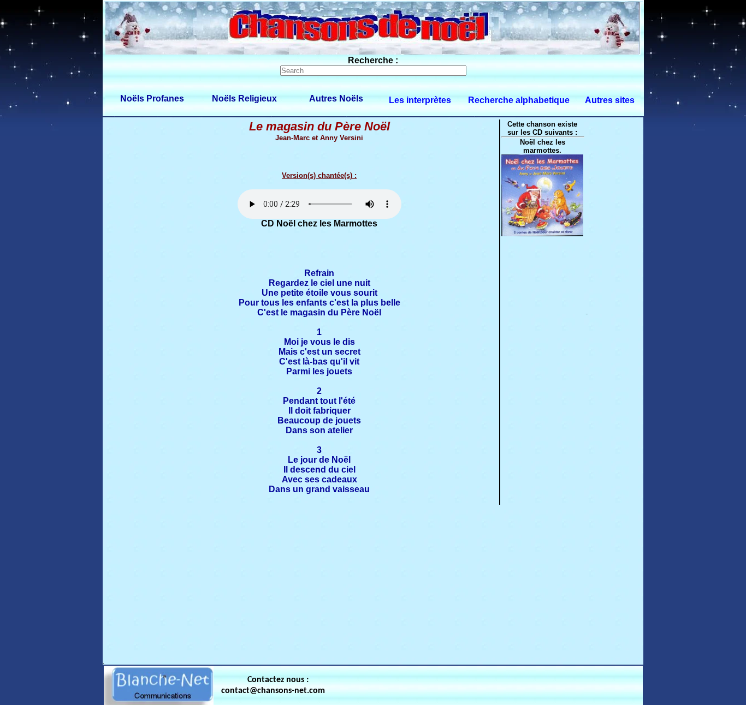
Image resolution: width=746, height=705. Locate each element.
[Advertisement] (373, 582)
